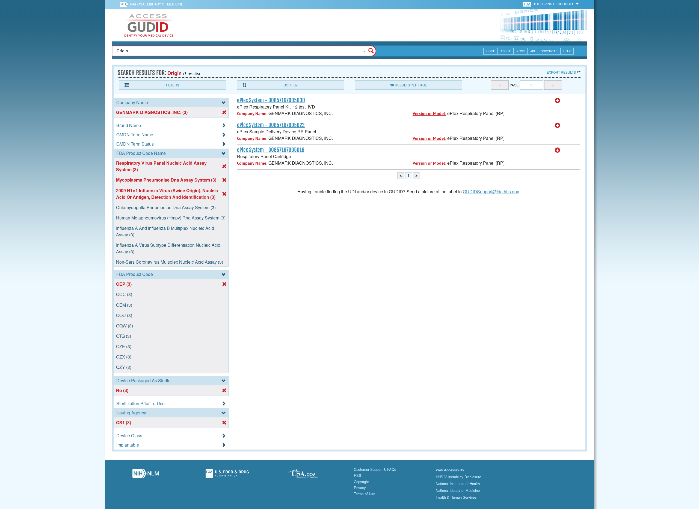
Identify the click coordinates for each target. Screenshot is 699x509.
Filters (172, 85)
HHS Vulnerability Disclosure (458, 476)
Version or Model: (429, 113)
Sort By (291, 85)
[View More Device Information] (557, 100)
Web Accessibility (450, 469)
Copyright (361, 481)
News (520, 51)
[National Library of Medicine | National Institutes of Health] (145, 475)
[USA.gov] (308, 475)
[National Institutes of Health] (125, 4)
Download (549, 51)
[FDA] (527, 3)
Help (567, 51)
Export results (561, 72)
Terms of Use (364, 493)
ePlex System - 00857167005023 (271, 125)
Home (490, 51)
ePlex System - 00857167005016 (270, 150)
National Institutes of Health (458, 483)
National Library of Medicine (156, 4)
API (532, 51)
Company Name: (252, 113)
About (505, 51)
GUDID (148, 25)
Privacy (360, 487)
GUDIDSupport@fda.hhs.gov (491, 191)
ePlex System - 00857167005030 (271, 100)
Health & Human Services (456, 497)
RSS (357, 475)
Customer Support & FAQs (375, 469)
